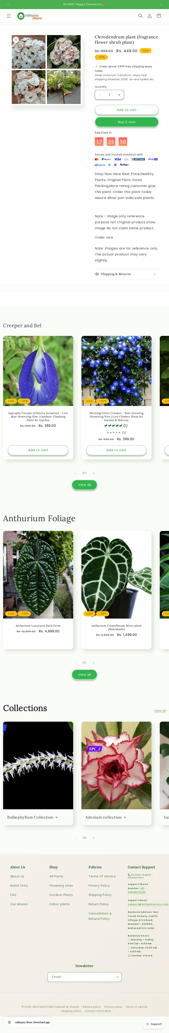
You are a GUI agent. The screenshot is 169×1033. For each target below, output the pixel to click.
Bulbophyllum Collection (30, 817)
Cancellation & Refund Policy (100, 916)
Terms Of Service (102, 876)
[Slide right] (93, 473)
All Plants (56, 876)
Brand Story (19, 886)
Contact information (98, 1011)
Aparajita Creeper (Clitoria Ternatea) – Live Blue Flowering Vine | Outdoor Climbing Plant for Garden (38, 417)
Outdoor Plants (61, 895)
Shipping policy (71, 1011)
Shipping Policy (100, 895)
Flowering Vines (61, 886)
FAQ (13, 895)
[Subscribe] (116, 977)
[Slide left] (75, 473)
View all (84, 484)
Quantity (101, 87)
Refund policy (91, 1006)
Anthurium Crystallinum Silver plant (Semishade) (116, 627)
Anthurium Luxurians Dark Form (38, 625)
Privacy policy (113, 1006)
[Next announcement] (160, 4)
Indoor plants (59, 904)
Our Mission (19, 904)
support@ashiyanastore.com (148, 904)
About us (17, 876)
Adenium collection (104, 817)
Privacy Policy (99, 886)
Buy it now (127, 122)
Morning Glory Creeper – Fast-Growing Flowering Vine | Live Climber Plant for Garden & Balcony (116, 417)
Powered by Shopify (66, 1006)
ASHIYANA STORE (43, 1006)
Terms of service (136, 1006)
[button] (8, 15)
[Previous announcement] (8, 4)
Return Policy (99, 904)
